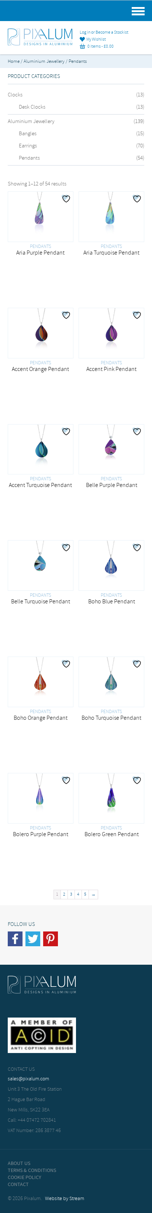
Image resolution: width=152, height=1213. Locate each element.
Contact (18, 1185)
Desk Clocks (32, 107)
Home (14, 61)
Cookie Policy (24, 1177)
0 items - (99, 47)
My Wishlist (95, 39)
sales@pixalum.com (28, 1079)
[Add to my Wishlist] (67, 198)
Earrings (28, 146)
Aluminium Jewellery (44, 61)
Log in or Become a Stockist (104, 32)
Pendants (29, 158)
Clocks (15, 95)
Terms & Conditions (32, 1170)
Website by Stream (64, 1198)
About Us (19, 1163)
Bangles (28, 133)
